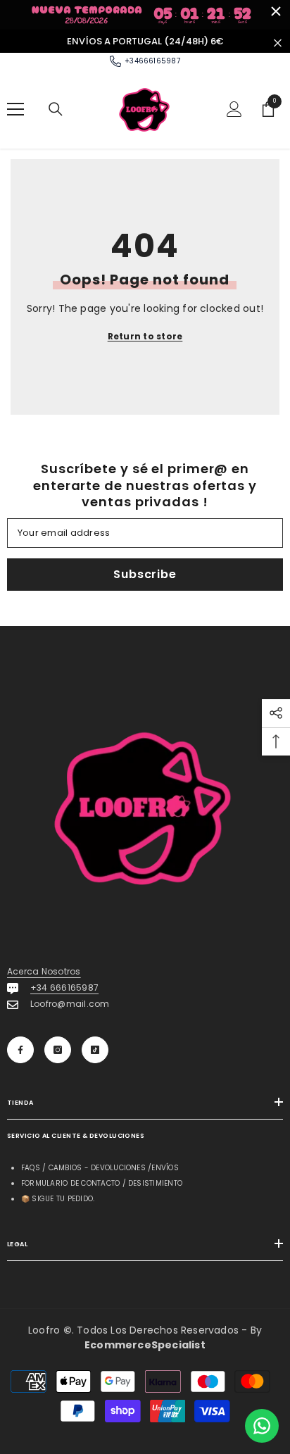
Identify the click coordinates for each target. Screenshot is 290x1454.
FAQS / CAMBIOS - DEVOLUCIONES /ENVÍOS (100, 1167)
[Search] (55, 109)
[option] (145, 42)
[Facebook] (20, 1049)
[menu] (15, 109)
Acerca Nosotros (44, 971)
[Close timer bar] (276, 11)
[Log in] (234, 109)
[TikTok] (95, 1049)
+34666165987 (152, 61)
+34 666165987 (64, 988)
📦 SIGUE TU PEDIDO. (57, 1198)
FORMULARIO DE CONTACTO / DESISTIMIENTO (101, 1183)
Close (277, 42)
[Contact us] (262, 1426)
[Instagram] (57, 1049)
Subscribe (144, 574)
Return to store (145, 336)
